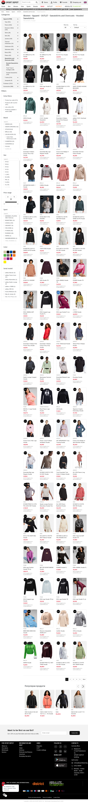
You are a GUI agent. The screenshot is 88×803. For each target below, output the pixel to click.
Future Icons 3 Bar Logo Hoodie (30, 441)
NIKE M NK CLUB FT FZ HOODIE (77, 713)
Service (4, 752)
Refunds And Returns (25, 752)
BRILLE (25, 116)
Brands (35, 6)
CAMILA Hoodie (44, 185)
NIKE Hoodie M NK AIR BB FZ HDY (31, 713)
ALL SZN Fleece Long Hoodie (79, 473)
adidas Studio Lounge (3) (11, 283)
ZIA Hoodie (76, 185)
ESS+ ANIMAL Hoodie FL (80, 567)
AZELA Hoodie (27, 118)
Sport (5, 210)
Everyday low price (25, 756)
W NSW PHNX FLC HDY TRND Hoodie (46, 663)
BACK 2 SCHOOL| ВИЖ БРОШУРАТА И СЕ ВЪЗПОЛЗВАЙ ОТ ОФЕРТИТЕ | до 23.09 (37, 9)
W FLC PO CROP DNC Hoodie (29, 536)
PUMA (41, 84)
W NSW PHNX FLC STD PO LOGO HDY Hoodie (30, 505)
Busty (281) (8, 52)
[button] (78, 686)
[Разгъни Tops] (17, 22)
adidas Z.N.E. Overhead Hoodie (79, 119)
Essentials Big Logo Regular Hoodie (45, 152)
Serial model (8, 268)
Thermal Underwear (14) (9, 42)
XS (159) (7, 187)
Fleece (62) (8, 55)
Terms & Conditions (47, 797)
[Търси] (37, 2)
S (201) (7, 182)
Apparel (13, 11)
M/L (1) (7, 179)
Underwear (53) (9, 46)
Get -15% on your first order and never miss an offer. (23, 731)
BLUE (11, 252)
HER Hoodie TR (44, 280)
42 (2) (7, 169)
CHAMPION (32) (9, 141)
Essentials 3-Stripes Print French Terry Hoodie (30, 344)
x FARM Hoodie (77, 312)
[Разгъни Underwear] (17, 46)
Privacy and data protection (34, 797)
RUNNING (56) (9, 233)
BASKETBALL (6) (10, 220)
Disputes (39, 746)
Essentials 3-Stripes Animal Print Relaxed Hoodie (62, 119)
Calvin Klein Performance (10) (11, 137)
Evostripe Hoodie (77, 377)
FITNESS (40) (9, 230)
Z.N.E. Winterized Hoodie (63, 343)
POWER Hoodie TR (78, 280)
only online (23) (9, 107)
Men (9, 6)
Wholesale (5, 750)
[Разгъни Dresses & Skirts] (17, 28)
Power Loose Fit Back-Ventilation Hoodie (46, 441)
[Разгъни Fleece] (17, 55)
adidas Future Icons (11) (10, 276)
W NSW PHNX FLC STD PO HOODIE (63, 87)
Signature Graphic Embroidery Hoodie (78, 409)
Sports (29, 6)
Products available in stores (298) (10, 110)
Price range (8, 193)
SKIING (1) (8, 235)
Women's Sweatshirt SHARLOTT (45, 631)
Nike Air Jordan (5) (10, 294)
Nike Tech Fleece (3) (10, 296)
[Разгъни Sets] (17, 35)
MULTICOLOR (11, 255)
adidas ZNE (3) (9, 289)
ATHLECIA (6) (9, 129)
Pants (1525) (8, 25)
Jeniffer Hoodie (60, 631)
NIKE (57, 84)
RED (11, 258)
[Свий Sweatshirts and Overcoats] (17, 58)
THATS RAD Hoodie (45, 248)
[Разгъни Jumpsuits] (17, 80)
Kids (22, 6)
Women (15, 6)
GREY (8, 255)
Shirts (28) (7, 32)
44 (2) (7, 172)
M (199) (7, 177)
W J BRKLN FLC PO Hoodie (28, 55)
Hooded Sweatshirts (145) (11, 73)
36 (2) (7, 161)
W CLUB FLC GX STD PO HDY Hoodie (62, 249)
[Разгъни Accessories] (17, 86)
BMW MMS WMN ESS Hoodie (29, 631)
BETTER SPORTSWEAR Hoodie (46, 568)
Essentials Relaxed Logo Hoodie (63, 378)
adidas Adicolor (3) (10, 272)
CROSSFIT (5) (9, 225)
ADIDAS (42, 116)
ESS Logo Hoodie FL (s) (63, 312)
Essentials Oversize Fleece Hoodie (78, 152)
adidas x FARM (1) (10, 286)
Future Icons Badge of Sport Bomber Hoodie (79, 441)
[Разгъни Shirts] (17, 32)
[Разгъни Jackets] (17, 38)
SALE (42, 6)
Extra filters (8, 96)
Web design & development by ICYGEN (54, 801)
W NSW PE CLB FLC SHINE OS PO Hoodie (79, 217)
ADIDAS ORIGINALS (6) (11, 126)
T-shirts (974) (8, 77)
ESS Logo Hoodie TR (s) (46, 599)
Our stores (5, 748)
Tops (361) (8, 22)
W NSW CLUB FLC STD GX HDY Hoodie (30, 217)
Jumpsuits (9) (8, 80)
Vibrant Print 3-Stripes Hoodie (79, 344)
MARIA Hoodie (27, 662)
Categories (5, 15)
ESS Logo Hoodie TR (62, 599)
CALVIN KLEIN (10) (10, 134)
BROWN (14, 252)
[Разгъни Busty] (17, 52)
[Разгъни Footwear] (17, 83)
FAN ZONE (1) (9, 228)
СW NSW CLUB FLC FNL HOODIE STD (62, 536)
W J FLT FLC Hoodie (62, 54)
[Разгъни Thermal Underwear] (17, 41)
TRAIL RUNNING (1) (10, 241)
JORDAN (25, 52)
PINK (5, 258)
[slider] (4, 202)
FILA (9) (7, 146)
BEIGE (5, 252)
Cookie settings (41, 750)
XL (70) (7, 184)
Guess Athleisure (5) (10, 291)
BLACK (8, 252)
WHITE (14, 258)
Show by (68, 25)
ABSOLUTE (73, 6)
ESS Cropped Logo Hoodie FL (45, 313)
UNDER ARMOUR (44, 406)
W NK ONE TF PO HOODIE (45, 217)
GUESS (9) (8, 149)
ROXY (74, 84)
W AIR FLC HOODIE (28, 280)
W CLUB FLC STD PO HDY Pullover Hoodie (46, 536)
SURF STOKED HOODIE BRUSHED (79, 87)
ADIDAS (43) (8, 124)
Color (5, 247)
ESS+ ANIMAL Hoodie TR (62, 281)
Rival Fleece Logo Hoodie (45, 409)
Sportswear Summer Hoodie (45, 378)
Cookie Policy (56, 797)
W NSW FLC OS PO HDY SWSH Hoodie (78, 663)
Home (3, 6)
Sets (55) (7, 35)
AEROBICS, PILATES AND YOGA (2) (11, 216)
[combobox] (30, 2)
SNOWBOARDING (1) (11, 238)
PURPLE (8, 258)
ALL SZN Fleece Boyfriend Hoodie (61, 505)
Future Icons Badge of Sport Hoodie (62, 152)
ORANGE (14, 255)
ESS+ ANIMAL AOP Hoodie (28, 313)
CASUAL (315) (9, 223)
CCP (38, 748)
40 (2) (7, 166)
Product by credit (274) (11, 100)
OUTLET (50, 6)
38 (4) (7, 164)
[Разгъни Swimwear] (17, 49)
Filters (3, 91)
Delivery (21, 750)
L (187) (7, 174)
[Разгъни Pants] (17, 25)
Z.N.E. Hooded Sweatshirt (44, 119)
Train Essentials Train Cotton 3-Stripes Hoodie (62, 473)
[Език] (85, 2)
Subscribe (75, 733)
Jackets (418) (8, 38)
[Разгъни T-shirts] (17, 77)
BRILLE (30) (8, 131)
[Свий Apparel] (17, 19)
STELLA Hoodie (77, 631)
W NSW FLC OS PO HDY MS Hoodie (61, 217)
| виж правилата (75, 9)
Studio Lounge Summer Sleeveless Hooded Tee (46, 505)
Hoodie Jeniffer (60, 185)
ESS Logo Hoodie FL (45, 86)
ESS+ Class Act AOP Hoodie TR (78, 536)
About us (4, 746)
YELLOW (5, 262)
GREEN (5, 255)
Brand (6, 118)
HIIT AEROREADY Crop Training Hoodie (62, 441)
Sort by (75, 25)
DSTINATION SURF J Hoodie (29, 186)
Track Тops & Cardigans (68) (10, 68)
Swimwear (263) (9, 49)
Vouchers (22, 754)
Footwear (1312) (8, 83)
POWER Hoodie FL (61, 567)
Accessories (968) (8, 86)
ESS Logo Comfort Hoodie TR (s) (28, 568)
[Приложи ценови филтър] (11, 199)
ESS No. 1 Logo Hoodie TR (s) (29, 409)
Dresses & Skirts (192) (9, 28)
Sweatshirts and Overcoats (29, 11)
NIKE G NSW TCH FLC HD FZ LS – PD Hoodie (46, 713)
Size (5, 155)
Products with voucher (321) (11, 103)
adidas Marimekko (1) (11, 279)
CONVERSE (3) (9, 144)
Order (21, 748)
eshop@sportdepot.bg (80, 763)
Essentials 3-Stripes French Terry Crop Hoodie (28, 153)
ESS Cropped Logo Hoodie (28, 600)
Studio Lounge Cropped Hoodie (29, 378)
